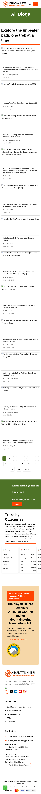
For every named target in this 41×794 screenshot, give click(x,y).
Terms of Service (19, 787)
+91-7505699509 (27, 737)
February (23, 558)
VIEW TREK (17, 504)
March (22, 561)
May (21, 567)
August (33, 558)
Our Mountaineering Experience (19, 707)
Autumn (5, 554)
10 (16, 464)
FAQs (9, 718)
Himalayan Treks (8, 557)
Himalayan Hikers (25, 781)
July (32, 554)
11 (23, 464)
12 (29, 464)
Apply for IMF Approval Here (17, 639)
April (21, 564)
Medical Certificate (14, 711)
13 (35, 464)
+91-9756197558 (14, 737)
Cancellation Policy (32, 787)
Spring (5, 564)
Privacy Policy (7, 787)
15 (19, 469)
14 (12, 469)
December (34, 570)
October (33, 564)
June (21, 570)
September (34, 561)
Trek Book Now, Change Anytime (18, 765)
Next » (26, 469)
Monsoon (6, 561)
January (22, 554)
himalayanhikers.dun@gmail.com (20, 741)
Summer (5, 568)
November (34, 567)
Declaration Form (13, 714)
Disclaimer (11, 722)
